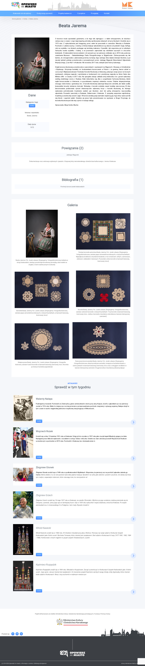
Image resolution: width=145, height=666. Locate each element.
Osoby (25, 19)
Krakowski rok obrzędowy (22, 13)
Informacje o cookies (27, 663)
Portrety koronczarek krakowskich (72, 187)
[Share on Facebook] (12, 633)
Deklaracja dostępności (40, 663)
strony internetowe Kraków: (132, 663)
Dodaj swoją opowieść (45, 13)
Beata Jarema (34, 19)
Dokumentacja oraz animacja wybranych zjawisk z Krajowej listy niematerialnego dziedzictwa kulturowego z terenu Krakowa (72, 161)
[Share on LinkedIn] (21, 633)
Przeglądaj (94, 13)
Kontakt (106, 13)
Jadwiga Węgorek (72, 155)
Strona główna (16, 19)
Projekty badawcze (65, 13)
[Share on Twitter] (17, 633)
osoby (39, 421)
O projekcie (81, 13)
